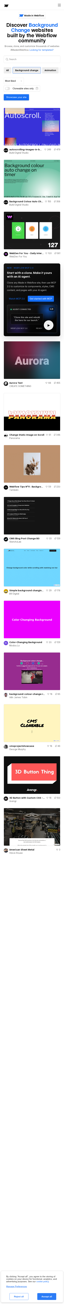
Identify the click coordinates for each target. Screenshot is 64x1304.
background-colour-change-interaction (27, 694)
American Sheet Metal (21, 849)
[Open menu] (59, 5)
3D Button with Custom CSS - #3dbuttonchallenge (27, 798)
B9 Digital (14, 593)
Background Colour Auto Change (26, 201)
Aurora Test (16, 383)
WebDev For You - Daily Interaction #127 (26, 253)
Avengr (13, 801)
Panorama (14, 438)
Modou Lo (14, 645)
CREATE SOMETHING (20, 386)
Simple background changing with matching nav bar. (27, 590)
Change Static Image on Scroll (26, 435)
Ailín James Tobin (18, 697)
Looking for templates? (42, 50)
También (13, 490)
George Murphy (17, 749)
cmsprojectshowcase (21, 746)
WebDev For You (18, 256)
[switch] (7, 88)
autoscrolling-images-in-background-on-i (26, 149)
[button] (17, 299)
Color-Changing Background (25, 642)
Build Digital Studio (19, 153)
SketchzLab (15, 542)
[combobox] (14, 81)
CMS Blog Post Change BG (24, 538)
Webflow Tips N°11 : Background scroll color (26, 486)
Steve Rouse (16, 853)
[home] (6, 6)
